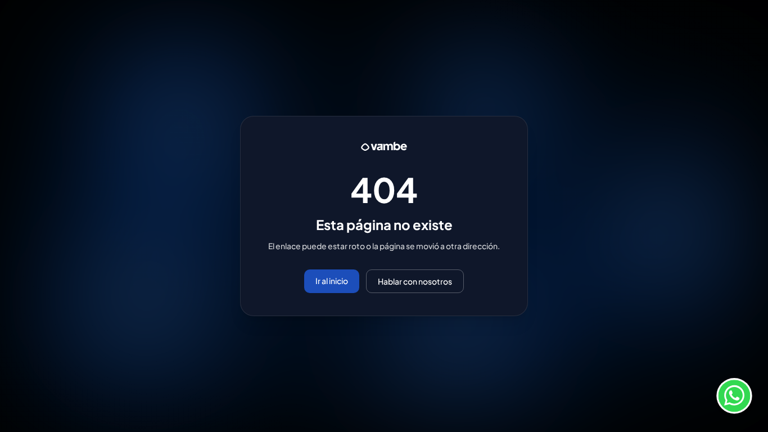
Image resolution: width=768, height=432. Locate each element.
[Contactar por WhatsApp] (734, 398)
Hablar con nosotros (415, 281)
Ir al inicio (331, 281)
